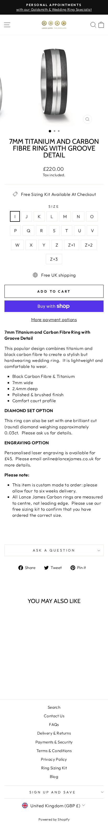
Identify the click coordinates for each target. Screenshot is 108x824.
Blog (54, 776)
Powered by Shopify (54, 819)
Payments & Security (54, 742)
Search (54, 707)
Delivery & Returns (54, 733)
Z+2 (89, 245)
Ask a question (54, 550)
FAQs (54, 724)
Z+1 (71, 245)
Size (54, 206)
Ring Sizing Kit (54, 767)
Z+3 (54, 259)
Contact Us (54, 715)
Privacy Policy (54, 759)
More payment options (54, 319)
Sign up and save (52, 792)
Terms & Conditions (54, 750)
